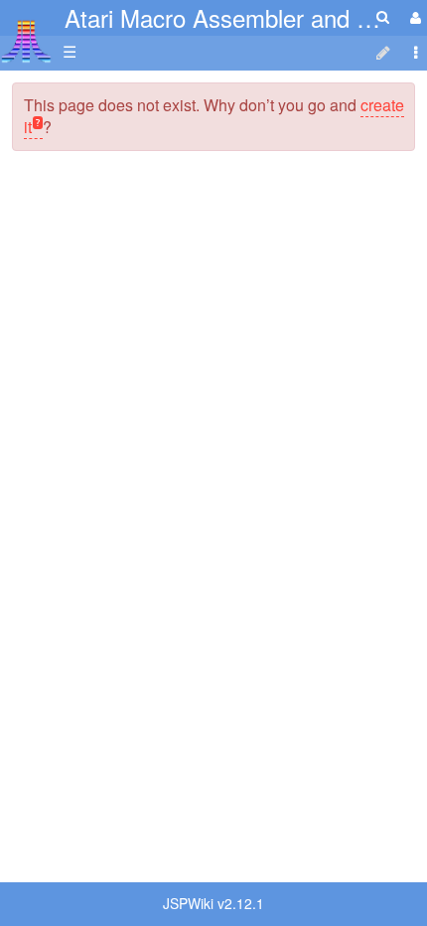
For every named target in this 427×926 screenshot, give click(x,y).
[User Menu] (413, 17)
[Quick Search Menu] (382, 16)
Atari (26, 41)
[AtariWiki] (26, 35)
